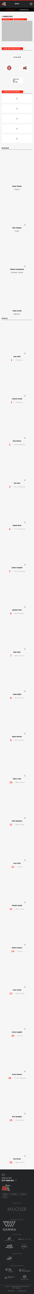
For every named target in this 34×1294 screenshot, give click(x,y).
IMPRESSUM (11, 1291)
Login (4, 1197)
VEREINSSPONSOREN (12, 91)
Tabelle (6, 19)
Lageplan (23, 1194)
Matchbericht (16, 80)
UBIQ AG (18, 1288)
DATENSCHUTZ (22, 1291)
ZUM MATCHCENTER (12, 48)
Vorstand (14, 1194)
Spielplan (19, 19)
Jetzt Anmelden (8, 1181)
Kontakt (5, 1194)
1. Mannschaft (10, 9)
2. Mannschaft (24, 9)
